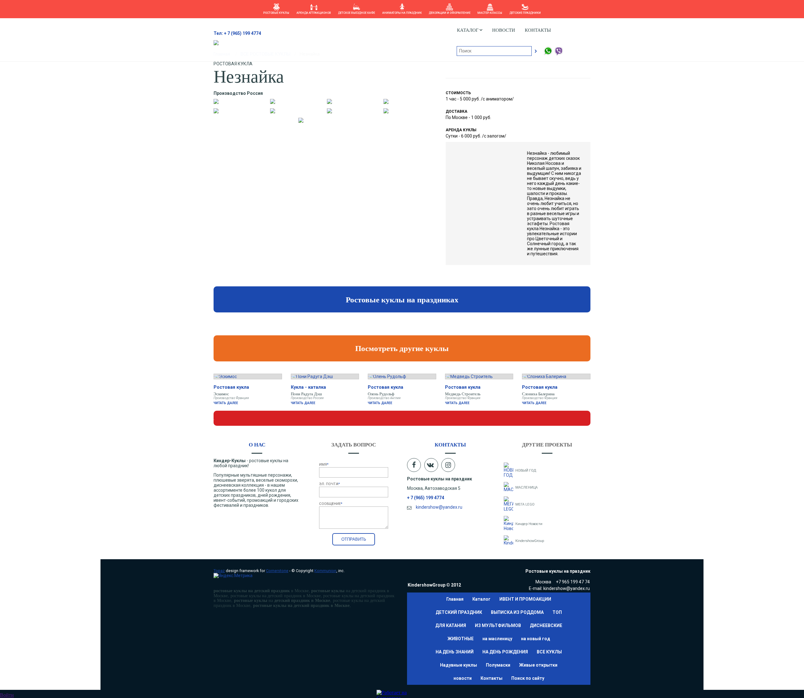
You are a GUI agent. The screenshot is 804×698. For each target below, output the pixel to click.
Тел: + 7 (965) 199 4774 (237, 33)
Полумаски (498, 665)
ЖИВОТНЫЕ (461, 638)
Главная (455, 599)
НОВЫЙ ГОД (525, 470)
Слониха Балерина (538, 394)
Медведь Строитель (463, 394)
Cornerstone (277, 570)
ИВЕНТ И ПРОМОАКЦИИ (525, 599)
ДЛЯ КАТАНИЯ (450, 625)
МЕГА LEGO (525, 504)
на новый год (535, 638)
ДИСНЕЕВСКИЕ (546, 625)
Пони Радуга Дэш (306, 394)
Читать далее (226, 403)
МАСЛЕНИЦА (526, 487)
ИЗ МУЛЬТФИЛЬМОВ (498, 625)
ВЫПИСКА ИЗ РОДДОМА (517, 612)
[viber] (558, 54)
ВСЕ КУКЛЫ (549, 651)
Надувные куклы (458, 665)
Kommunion (325, 570)
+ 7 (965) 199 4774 (425, 497)
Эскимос (221, 394)
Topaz (219, 570)
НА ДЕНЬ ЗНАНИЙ (455, 651)
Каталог (481, 599)
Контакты (538, 30)
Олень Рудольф (381, 394)
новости (503, 30)
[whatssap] (548, 54)
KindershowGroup (529, 541)
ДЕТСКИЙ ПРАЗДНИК (459, 612)
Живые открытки (538, 665)
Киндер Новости (528, 524)
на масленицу (497, 638)
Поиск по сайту (527, 678)
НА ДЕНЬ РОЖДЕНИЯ (505, 651)
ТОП (557, 612)
